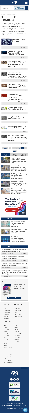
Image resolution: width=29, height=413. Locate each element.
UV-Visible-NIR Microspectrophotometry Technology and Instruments (14, 250)
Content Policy (7, 360)
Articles (3, 14)
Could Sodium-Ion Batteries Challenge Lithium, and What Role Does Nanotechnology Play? (18, 240)
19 (19, 148)
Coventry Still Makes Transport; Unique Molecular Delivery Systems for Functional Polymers (17, 75)
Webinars (6, 333)
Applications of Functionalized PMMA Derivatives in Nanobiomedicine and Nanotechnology (15, 97)
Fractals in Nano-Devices (19, 40)
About (5, 343)
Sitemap (16, 339)
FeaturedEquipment (23, 154)
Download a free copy (14, 298)
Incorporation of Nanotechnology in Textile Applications (17, 86)
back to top (23, 368)
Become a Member (8, 347)
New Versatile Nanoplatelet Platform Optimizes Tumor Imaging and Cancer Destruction (19, 168)
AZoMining (6, 318)
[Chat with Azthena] (25, 410)
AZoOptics (6, 314)
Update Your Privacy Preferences (15, 408)
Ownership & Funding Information (9, 363)
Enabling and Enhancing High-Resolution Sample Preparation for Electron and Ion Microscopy (14, 272)
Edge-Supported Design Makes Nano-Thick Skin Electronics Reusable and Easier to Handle (19, 191)
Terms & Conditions (8, 355)
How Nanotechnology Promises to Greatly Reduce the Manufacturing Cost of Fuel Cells (17, 138)
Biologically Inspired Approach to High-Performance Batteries (16, 53)
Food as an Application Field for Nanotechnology (17, 108)
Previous (5, 148)
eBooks (16, 327)
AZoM (5, 308)
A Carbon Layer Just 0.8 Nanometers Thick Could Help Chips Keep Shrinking (19, 183)
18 (16, 148)
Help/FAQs (17, 337)
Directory (6, 337)
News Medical (17, 314)
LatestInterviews (14, 154)
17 (13, 148)
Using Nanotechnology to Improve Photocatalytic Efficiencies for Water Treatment (17, 63)
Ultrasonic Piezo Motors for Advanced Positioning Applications (13, 257)
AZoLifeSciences (18, 316)
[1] (5, 160)
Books (15, 325)
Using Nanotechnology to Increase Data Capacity (17, 127)
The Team (16, 341)
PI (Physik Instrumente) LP (10, 260)
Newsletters (7, 349)
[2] (5, 168)
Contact (5, 351)
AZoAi (15, 312)
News (5, 325)
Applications (17, 333)
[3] (5, 175)
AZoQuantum (17, 310)
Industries (17, 335)
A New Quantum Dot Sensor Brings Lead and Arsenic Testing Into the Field (18, 160)
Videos (5, 331)
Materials (16, 331)
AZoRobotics (7, 310)
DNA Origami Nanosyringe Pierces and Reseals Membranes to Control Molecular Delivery (19, 176)
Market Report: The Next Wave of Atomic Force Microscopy (19, 231)
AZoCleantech (7, 312)
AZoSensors (17, 308)
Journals (6, 339)
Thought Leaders (10, 14)
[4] (5, 183)
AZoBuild (6, 316)
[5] (5, 190)
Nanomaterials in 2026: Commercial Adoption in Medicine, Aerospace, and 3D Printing (19, 224)
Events (16, 329)
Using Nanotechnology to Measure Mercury (17, 117)
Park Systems (7, 267)
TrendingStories (5, 154)
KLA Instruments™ (8, 276)
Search (5, 345)
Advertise (6, 353)
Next (14, 151)
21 (25, 148)
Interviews (6, 335)
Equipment (6, 329)
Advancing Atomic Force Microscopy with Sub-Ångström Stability (15, 264)
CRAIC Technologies (8, 253)
